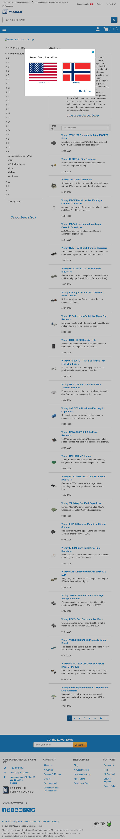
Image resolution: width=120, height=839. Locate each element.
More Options (85, 91)
